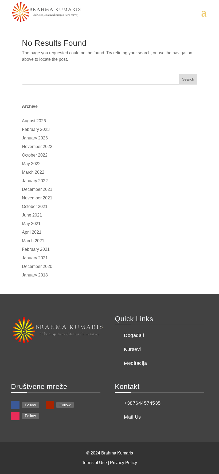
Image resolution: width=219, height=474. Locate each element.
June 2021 (32, 215)
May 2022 (31, 163)
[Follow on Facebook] (15, 405)
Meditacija (135, 363)
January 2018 (35, 275)
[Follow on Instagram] (15, 416)
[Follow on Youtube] (50, 405)
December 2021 (37, 189)
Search (188, 79)
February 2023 (36, 129)
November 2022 (37, 146)
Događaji (134, 335)
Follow (30, 405)
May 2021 (31, 223)
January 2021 (35, 258)
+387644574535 (142, 403)
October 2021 (35, 206)
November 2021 (37, 198)
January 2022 (35, 181)
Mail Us (132, 417)
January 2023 (35, 138)
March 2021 (33, 240)
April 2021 (31, 232)
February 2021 (36, 249)
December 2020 (37, 266)
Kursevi (132, 349)
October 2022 (35, 155)
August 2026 (34, 121)
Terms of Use (94, 462)
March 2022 (33, 172)
